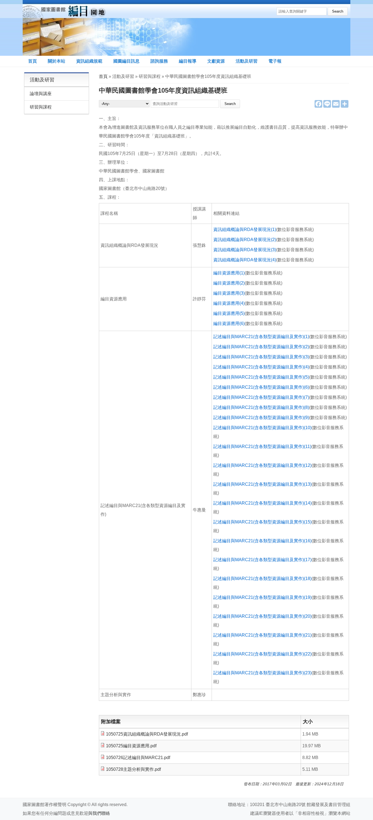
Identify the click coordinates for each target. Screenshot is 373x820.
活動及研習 (246, 61)
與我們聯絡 (99, 813)
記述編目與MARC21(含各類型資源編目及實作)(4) (261, 367)
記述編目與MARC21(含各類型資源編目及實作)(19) (262, 597)
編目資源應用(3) (229, 293)
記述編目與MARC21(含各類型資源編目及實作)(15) (262, 522)
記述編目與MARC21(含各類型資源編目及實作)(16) (262, 540)
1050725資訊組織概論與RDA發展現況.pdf (147, 734)
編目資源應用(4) (229, 303)
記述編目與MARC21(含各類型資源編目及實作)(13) (262, 484)
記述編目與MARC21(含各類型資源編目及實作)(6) (261, 387)
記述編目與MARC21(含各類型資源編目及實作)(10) (262, 427)
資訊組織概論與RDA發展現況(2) (244, 239)
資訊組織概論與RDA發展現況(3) (244, 249)
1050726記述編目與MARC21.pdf (138, 757)
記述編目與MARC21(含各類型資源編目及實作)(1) (261, 336)
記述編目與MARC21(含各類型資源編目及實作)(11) (262, 446)
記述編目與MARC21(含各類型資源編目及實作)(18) (262, 578)
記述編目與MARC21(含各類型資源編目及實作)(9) (261, 417)
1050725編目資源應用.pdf (131, 745)
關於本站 (56, 61)
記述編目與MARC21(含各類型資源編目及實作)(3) (261, 357)
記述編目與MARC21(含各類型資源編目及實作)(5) (261, 377)
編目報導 (187, 61)
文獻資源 (216, 61)
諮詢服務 (159, 61)
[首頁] (111, 28)
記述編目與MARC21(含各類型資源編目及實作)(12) (262, 465)
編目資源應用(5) (229, 313)
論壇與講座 (41, 93)
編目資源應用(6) (229, 323)
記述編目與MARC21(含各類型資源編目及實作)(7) (261, 397)
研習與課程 (41, 107)
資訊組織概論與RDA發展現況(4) (244, 259)
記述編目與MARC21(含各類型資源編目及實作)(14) (262, 503)
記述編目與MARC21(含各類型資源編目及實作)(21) (262, 635)
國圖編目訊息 (126, 61)
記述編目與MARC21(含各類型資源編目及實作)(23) (262, 672)
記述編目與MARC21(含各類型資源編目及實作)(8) (261, 407)
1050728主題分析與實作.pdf (133, 769)
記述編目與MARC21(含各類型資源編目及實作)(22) (262, 654)
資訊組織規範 (89, 61)
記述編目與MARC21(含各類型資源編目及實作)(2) (261, 346)
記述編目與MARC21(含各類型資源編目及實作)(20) (262, 616)
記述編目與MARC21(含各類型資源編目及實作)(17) (262, 559)
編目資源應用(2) (229, 283)
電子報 (275, 61)
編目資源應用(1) (229, 273)
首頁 (32, 61)
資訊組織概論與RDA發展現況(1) (244, 229)
